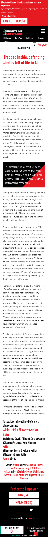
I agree (7, 21)
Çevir (44, 44)
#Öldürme (7, 442)
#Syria (13, 458)
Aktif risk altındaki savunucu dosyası (36, 529)
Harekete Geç (24, 502)
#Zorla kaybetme (37, 438)
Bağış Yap (18, 38)
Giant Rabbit (33, 518)
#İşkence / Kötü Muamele (24, 442)
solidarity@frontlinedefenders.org (20, 429)
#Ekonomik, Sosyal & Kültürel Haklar (20, 450)
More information (9, 16)
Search (41, 38)
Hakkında (29, 38)
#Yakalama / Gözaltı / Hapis (16, 438)
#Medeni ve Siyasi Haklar (15, 454)
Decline (20, 21)
